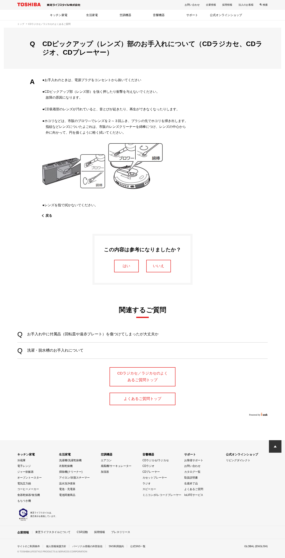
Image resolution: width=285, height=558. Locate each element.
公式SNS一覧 (137, 546)
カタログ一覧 (192, 471)
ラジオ (146, 483)
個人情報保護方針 (56, 546)
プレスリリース (120, 532)
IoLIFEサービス (193, 494)
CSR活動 (82, 532)
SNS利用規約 (116, 546)
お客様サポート (193, 460)
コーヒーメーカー (28, 489)
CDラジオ (148, 466)
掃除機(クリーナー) (70, 471)
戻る (48, 215)
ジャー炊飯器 (25, 471)
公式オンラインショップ (226, 15)
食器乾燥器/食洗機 (28, 494)
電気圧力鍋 (24, 483)
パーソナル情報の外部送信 (87, 546)
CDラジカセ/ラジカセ (155, 460)
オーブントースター (29, 477)
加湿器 (105, 471)
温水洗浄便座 (67, 483)
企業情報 (211, 4)
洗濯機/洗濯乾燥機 (70, 460)
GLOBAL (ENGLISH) (256, 546)
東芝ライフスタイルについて (53, 532)
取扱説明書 (191, 477)
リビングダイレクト (238, 460)
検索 (265, 4)
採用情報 (227, 4)
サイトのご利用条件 (28, 546)
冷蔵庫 (21, 460)
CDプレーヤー (151, 471)
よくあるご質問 (193, 489)
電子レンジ (24, 466)
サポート (192, 15)
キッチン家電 (58, 15)
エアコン (106, 460)
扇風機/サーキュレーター (116, 466)
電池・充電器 (67, 489)
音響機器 (159, 15)
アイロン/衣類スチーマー (74, 477)
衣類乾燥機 (66, 466)
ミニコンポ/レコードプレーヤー (161, 494)
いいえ (158, 266)
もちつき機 (24, 500)
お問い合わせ (192, 4)
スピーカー (149, 489)
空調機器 (125, 15)
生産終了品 (191, 483)
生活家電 (92, 15)
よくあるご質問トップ (142, 399)
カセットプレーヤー (154, 477)
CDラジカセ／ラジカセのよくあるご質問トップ (142, 376)
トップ (20, 24)
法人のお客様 (245, 4)
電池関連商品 (67, 494)
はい (126, 266)
